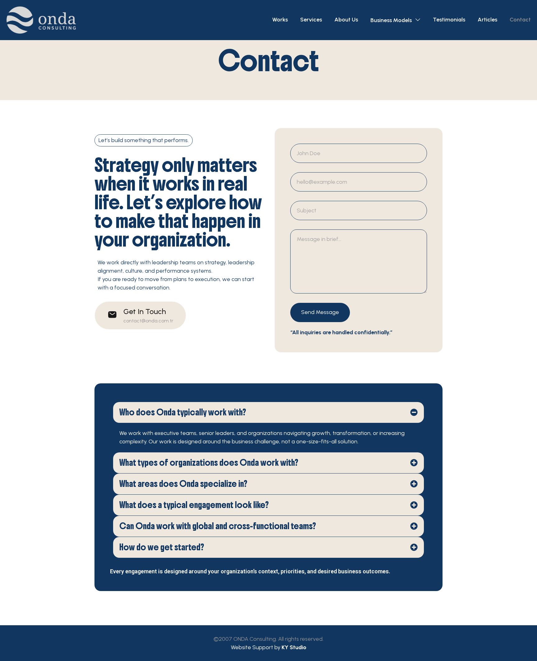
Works (280, 19)
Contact (520, 19)
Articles (487, 19)
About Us (346, 19)
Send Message (320, 312)
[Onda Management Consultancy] (41, 20)
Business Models (391, 20)
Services (311, 19)
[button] (140, 315)
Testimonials (449, 19)
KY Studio (294, 647)
